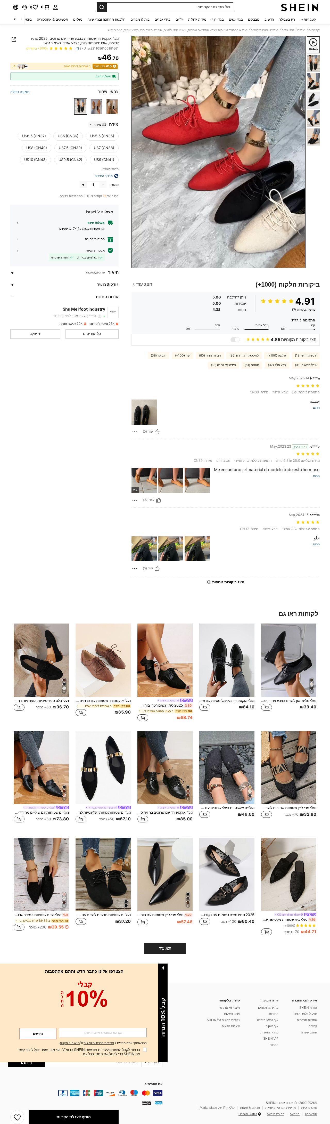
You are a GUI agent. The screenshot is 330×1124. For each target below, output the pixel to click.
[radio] (112, 106)
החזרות (273, 1014)
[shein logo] (299, 7)
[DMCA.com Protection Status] (146, 1103)
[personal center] (55, 7)
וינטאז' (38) (158, 355)
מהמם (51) (252, 365)
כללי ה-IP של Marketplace (217, 1108)
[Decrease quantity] (103, 185)
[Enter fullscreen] (137, 264)
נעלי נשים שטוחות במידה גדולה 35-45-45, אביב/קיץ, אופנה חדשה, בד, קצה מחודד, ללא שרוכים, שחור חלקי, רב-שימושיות (41, 915)
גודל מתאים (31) (306, 365)
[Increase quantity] (83, 185)
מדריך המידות (269, 1032)
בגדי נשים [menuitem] (236, 19)
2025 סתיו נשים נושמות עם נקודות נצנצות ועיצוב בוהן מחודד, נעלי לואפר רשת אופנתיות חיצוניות (226, 915)
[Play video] (218, 152)
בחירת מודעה (275, 1114)
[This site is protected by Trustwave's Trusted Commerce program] (158, 1103)
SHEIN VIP (270, 1038)
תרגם (316, 407)
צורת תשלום (232, 1014)
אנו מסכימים (153, 1084)
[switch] (235, 339)
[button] (24, 7)
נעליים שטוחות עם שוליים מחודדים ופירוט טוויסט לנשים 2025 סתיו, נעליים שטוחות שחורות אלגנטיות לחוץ (41, 812)
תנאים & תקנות (250, 1108)
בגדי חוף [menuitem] (217, 19)
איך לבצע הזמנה (267, 1020)
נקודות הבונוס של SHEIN (223, 1020)
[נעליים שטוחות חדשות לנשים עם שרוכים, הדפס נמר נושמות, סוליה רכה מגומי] (103, 874)
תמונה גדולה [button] (20, 92)
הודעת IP (311, 1114)
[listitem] (288, 672)
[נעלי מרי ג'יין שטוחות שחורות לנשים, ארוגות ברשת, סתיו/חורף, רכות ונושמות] (288, 767)
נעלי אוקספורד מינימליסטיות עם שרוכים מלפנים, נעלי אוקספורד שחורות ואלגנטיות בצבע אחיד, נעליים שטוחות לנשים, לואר (226, 701)
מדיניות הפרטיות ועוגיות (280, 1108)
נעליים (301, 30)
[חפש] (102, 7)
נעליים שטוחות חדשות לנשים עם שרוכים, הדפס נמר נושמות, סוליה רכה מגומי (103, 915)
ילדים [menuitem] (179, 19)
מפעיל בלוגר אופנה (305, 1014)
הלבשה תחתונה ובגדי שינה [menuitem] (106, 19)
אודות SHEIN (308, 1007)
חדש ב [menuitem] (269, 19)
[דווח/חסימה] (134, 432)
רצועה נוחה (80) (210, 355)
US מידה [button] (100, 124)
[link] (45, 7)
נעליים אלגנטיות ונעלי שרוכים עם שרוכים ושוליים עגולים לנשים (226, 808)
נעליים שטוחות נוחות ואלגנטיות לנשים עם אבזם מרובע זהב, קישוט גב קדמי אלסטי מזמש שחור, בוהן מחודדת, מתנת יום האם (103, 812)
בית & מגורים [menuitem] (140, 19)
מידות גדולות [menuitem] (197, 19)
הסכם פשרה (309, 1032)
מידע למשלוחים (268, 1007)
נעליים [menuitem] (77, 19)
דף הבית (314, 30)
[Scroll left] (21, 19)
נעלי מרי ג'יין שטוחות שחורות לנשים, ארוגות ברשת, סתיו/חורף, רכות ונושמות (288, 808)
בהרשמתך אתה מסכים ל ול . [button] (103, 1043)
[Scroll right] (15, 19)
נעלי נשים (288, 30)
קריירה (313, 1026)
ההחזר (274, 1045)
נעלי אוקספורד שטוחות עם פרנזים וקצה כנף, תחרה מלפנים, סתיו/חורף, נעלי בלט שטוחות (103, 701)
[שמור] (17, 1117)
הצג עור (165, 948)
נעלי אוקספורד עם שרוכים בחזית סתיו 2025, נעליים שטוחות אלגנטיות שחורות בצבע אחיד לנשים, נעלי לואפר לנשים (165, 812)
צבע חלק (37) (277, 365)
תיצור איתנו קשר (229, 1007)
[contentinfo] (85, 1093)
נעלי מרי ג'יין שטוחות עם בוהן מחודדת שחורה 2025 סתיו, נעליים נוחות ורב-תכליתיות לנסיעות (164, 915)
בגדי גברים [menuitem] (162, 19)
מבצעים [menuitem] (253, 19)
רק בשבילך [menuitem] (287, 19)
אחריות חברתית (307, 1020)
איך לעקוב (272, 1026)
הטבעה (295, 1114)
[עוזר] (157, 432)
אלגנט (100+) (276, 355)
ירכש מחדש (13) (306, 355)
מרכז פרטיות (309, 1108)
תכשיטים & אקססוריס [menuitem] (52, 19)
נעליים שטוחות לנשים (264, 30)
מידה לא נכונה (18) (223, 365)
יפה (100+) (182, 355)
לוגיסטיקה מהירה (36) (244, 355)
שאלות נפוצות (231, 1026)
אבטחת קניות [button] (95, 250)
